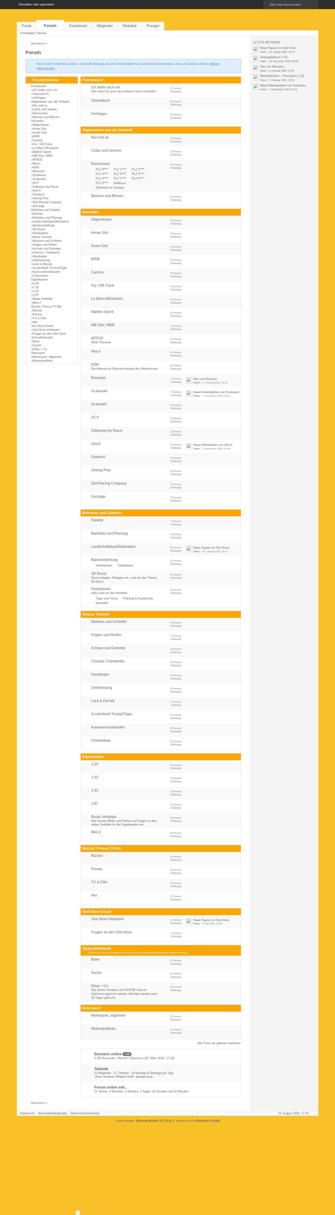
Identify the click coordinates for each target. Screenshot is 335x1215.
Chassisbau (40, 275)
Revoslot (38, 171)
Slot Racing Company (47, 202)
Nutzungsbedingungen (52, 1113)
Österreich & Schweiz (110, 187)
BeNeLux (120, 183)
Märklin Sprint (42, 152)
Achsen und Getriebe (47, 248)
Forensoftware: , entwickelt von (168, 1120)
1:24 (36, 283)
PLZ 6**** (102, 178)
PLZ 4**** (120, 174)
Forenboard (38, 86)
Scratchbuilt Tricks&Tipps (50, 268)
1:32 (36, 287)
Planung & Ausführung (138, 598)
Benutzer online (108, 1054)
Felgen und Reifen (45, 244)
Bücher (37, 310)
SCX (36, 182)
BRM (36, 136)
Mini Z (37, 302)
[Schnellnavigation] (307, 33)
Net (35, 322)
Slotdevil (38, 194)
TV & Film (39, 318)
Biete (36, 341)
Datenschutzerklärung (84, 1113)
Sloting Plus (41, 198)
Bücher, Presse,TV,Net (46, 306)
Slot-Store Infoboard (46, 329)
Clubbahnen (125, 565)
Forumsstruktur (45, 80)
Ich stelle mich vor (45, 90)
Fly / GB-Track (42, 144)
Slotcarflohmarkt (42, 337)
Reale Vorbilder (43, 299)
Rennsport (38, 353)
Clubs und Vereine (45, 109)
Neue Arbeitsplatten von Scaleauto (216, 392)
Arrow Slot (39, 128)
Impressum (27, 1113)
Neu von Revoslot (205, 379)
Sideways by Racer (45, 186)
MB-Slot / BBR (42, 155)
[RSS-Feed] (300, 33)
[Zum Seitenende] (313, 33)
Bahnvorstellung (43, 225)
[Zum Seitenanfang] (313, 1113)
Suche (37, 345)
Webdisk (130, 26)
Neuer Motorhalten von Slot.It (212, 445)
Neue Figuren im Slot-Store (211, 547)
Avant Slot (40, 132)
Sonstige (38, 206)
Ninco (36, 163)
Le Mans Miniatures (46, 148)
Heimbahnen (104, 565)
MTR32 (37, 159)
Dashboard (78, 26)
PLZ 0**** (102, 169)
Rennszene (40, 113)
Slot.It (37, 190)
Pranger (153, 26)
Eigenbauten (39, 279)
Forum (50, 25)
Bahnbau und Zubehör (45, 210)
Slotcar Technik (41, 237)
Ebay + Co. (40, 349)
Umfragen (39, 97)
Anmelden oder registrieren (36, 4)
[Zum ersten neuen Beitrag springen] (189, 380)
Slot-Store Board (42, 326)
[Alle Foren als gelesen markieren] (294, 33)
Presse (37, 314)
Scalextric (39, 179)
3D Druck (39, 229)
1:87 (36, 295)
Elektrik (38, 213)
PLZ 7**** (120, 178)
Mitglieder (105, 26)
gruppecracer (144, 1076)
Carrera (37, 140)
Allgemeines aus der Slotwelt (50, 101)
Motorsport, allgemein (47, 357)
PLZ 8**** (138, 178)
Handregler (40, 256)
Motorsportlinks (43, 360)
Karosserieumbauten (46, 271)
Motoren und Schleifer (47, 240)
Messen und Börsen (46, 117)
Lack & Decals (42, 264)
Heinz (196, 382)
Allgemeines (41, 124)
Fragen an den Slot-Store (49, 333)
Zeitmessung (41, 260)
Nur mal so (40, 105)
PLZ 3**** (102, 174)
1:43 (36, 291)
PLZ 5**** (138, 174)
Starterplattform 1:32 (273, 57)
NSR (36, 167)
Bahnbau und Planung (47, 217)
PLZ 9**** (102, 183)
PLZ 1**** (120, 169)
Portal (26, 26)
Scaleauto (39, 175)
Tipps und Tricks (107, 598)
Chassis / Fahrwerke (46, 252)
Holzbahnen (40, 233)
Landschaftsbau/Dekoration (51, 221)
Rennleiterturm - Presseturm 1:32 (282, 76)
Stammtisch (41, 94)
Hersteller (37, 121)
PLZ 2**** (138, 169)
